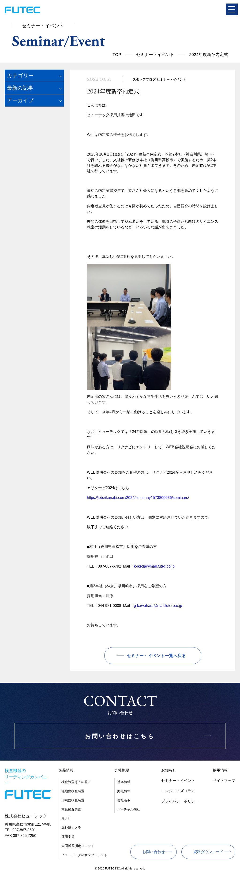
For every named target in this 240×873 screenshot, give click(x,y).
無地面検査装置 (72, 791)
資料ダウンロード (208, 852)
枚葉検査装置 (71, 809)
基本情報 (123, 782)
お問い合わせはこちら (120, 736)
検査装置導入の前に (76, 782)
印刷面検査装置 (72, 800)
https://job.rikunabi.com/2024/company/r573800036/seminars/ (138, 498)
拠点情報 (123, 791)
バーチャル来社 (128, 809)
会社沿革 (123, 800)
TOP (116, 54)
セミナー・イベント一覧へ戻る (156, 655)
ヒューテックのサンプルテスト (84, 855)
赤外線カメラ (71, 827)
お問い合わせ (153, 852)
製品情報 (66, 770)
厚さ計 (66, 818)
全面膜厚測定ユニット (77, 846)
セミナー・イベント (155, 54)
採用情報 (220, 770)
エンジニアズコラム (178, 791)
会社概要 (121, 770)
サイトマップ (224, 781)
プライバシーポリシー (180, 801)
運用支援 (68, 837)
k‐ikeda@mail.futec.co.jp (154, 566)
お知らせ (168, 770)
